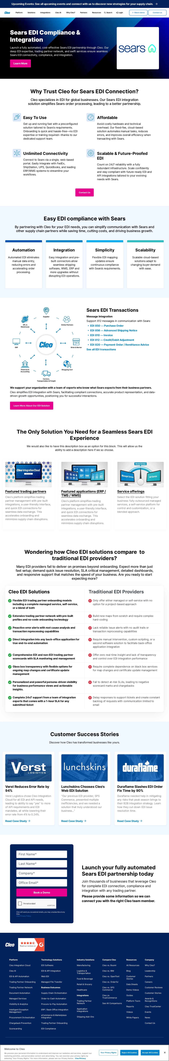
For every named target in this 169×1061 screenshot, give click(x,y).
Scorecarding (15, 1028)
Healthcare (82, 990)
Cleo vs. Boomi (109, 965)
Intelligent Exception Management (18, 1010)
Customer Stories (131, 977)
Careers (148, 982)
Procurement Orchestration (22, 1017)
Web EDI (45, 976)
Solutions (31, 12)
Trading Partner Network (20, 987)
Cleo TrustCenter (153, 1006)
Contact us (157, 12)
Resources (96, 12)
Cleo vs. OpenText (110, 976)
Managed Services (18, 998)
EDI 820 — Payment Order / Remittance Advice (119, 344)
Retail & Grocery (84, 984)
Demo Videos (132, 990)
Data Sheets (132, 984)
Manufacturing (83, 965)
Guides (129, 995)
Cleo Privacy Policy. (23, 916)
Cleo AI (58, 12)
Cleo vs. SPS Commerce (108, 988)
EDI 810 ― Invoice (101, 335)
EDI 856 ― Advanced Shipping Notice (113, 330)
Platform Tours (133, 1001)
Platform (19, 12)
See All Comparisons (112, 1003)
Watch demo (139, 12)
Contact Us (150, 1023)
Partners (83, 12)
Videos (129, 1012)
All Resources (132, 965)
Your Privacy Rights (108, 1053)
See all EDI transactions (101, 349)
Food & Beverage (85, 978)
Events (148, 1012)
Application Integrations (82, 1010)
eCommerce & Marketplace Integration (54, 1016)
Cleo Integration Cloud (19, 965)
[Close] (165, 1052)
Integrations (45, 12)
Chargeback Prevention (20, 1023)
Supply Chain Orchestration (54, 993)
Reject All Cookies (129, 1053)
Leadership (150, 971)
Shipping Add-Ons (85, 1016)
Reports (130, 1006)
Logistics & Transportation (84, 972)
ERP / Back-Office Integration (54, 1009)
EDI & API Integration (51, 971)
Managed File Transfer (51, 982)
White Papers (132, 1017)
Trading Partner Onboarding (22, 982)
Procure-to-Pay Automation (54, 1004)
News (147, 1017)
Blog (128, 971)
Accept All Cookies (150, 1053)
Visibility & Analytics (18, 1004)
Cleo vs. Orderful (110, 982)
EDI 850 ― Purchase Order (107, 325)
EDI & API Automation (19, 976)
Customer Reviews (154, 987)
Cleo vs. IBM (108, 971)
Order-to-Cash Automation (53, 998)
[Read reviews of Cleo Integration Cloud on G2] (31, 944)
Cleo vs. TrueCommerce (109, 996)
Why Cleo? (70, 12)
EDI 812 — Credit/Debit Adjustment (112, 340)
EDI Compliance (48, 1028)
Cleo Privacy (80, 1058)
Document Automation (19, 993)
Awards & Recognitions (151, 999)
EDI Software (47, 965)
